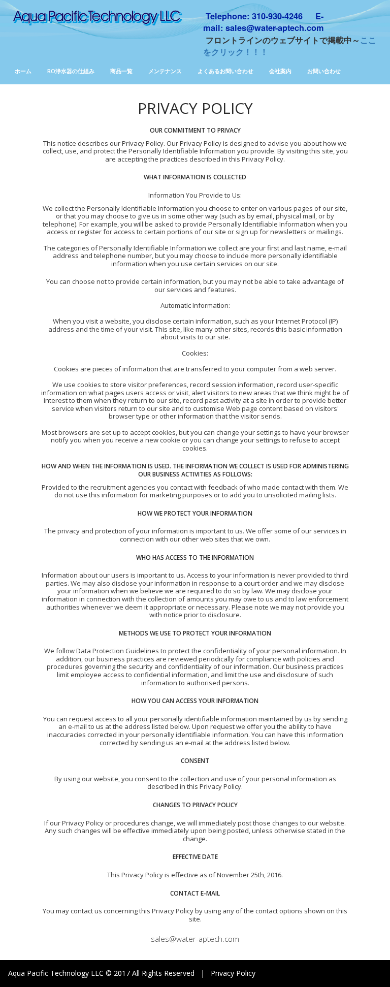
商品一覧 (121, 71)
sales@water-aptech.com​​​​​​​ (195, 939)
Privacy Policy (233, 973)
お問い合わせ (324, 71)
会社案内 (280, 71)
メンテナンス (165, 71)
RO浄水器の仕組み (70, 71)
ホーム (23, 71)
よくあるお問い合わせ (225, 71)
